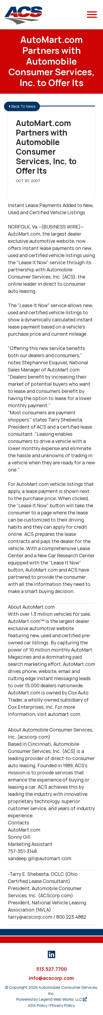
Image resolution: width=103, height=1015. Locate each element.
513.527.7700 (51, 969)
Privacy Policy (62, 1005)
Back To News (23, 106)
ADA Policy (38, 1005)
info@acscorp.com (51, 978)
